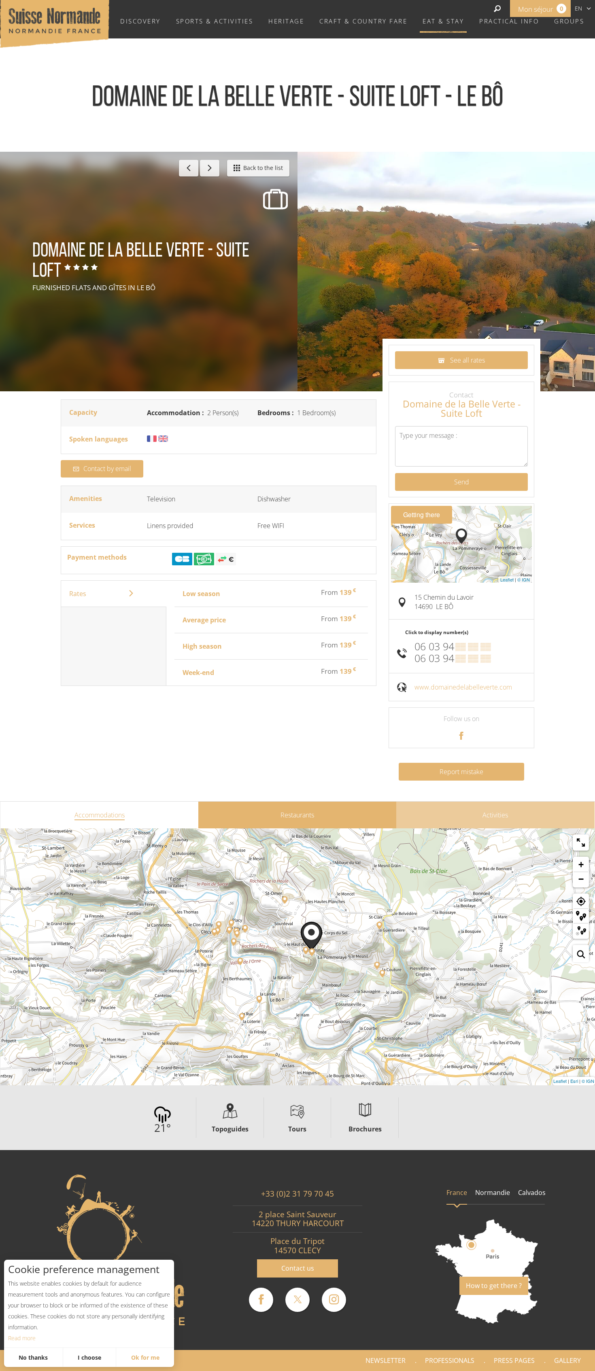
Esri (574, 1081)
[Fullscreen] (581, 842)
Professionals (449, 1360)
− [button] (581, 879)
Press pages (514, 1360)
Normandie (492, 1192)
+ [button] (581, 865)
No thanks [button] (33, 1357)
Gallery (567, 1360)
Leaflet (507, 579)
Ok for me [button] (145, 1357)
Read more (22, 1338)
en (578, 8)
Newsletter (386, 1360)
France (456, 1192)
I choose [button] (89, 1357)
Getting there (421, 514)
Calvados (532, 1192)
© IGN (523, 579)
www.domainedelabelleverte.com (463, 687)
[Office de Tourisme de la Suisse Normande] (54, 23)
